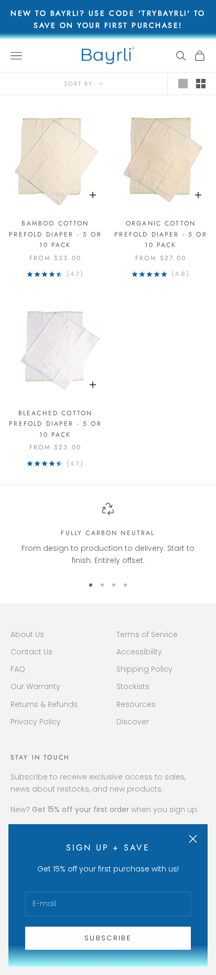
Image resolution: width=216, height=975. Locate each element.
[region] (108, 534)
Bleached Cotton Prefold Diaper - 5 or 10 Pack (55, 423)
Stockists (132, 686)
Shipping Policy (144, 669)
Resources (136, 704)
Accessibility (139, 651)
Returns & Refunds (44, 704)
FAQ (17, 669)
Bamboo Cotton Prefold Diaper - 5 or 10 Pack (55, 234)
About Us (27, 634)
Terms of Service (147, 634)
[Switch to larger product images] (183, 84)
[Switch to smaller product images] (201, 84)
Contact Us (31, 651)
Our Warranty (35, 686)
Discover (132, 721)
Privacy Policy (35, 721)
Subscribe (108, 938)
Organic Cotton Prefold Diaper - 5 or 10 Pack (160, 234)
